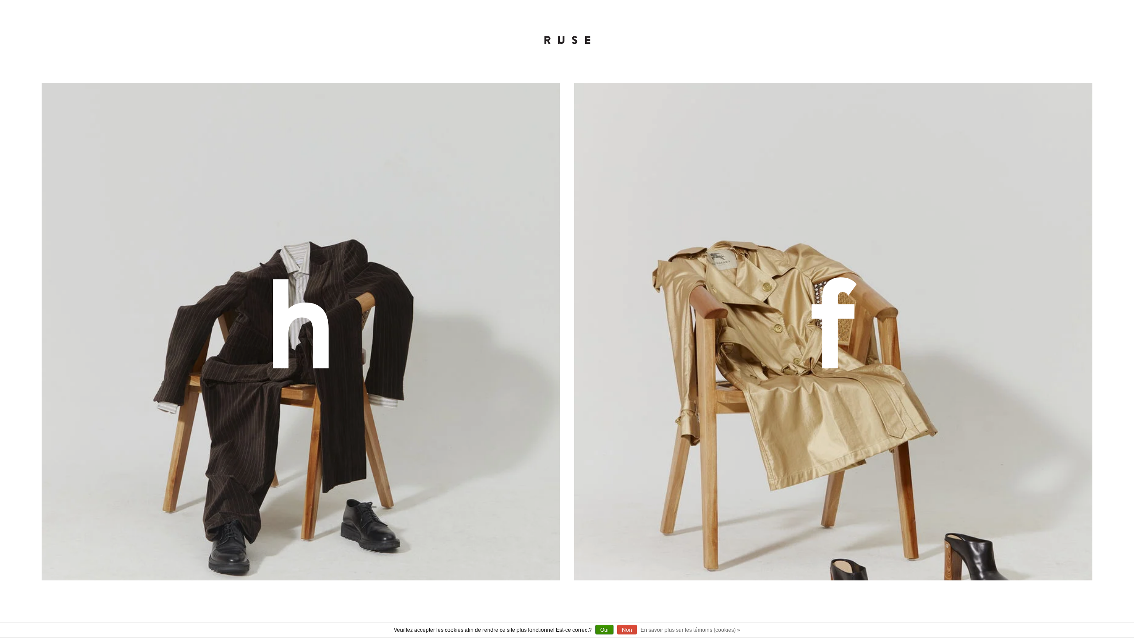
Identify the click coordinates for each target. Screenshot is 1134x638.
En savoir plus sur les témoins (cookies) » (690, 630)
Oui (604, 630)
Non (627, 630)
